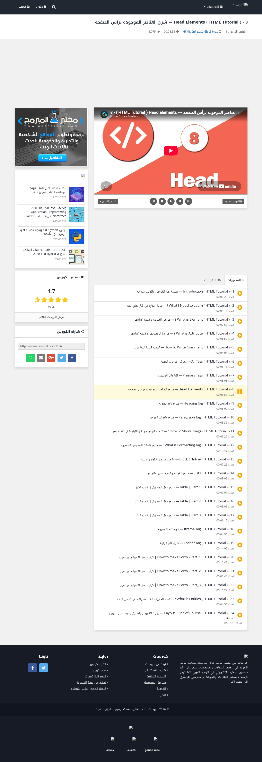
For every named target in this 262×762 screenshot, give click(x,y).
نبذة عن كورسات (155, 664)
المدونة (161, 689)
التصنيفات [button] (213, 7)
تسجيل (22, 6)
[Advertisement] (131, 74)
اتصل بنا (161, 695)
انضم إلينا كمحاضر (95, 676)
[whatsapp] (30, 358)
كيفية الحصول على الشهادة (88, 689)
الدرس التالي (108, 201)
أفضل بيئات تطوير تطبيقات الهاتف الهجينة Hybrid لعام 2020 (44, 252)
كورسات (153, 709)
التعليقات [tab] (211, 280)
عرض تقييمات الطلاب (51, 317)
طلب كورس (99, 670)
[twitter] (62, 358)
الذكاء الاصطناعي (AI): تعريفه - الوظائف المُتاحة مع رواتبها (46, 190)
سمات (126, 709)
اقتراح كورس (98, 664)
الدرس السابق (233, 201)
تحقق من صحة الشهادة (91, 682)
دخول (40, 6)
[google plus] (51, 358)
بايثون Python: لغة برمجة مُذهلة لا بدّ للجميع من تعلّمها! (42, 232)
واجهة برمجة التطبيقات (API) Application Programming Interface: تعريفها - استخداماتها (45, 212)
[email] (41, 358)
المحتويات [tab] (235, 280)
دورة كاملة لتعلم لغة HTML (200, 31)
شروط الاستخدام (155, 670)
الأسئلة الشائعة (156, 676)
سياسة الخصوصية (155, 682)
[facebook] (72, 358)
